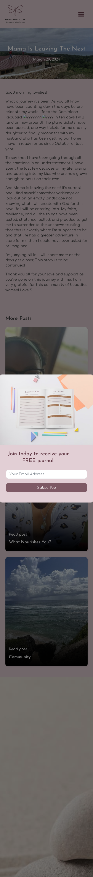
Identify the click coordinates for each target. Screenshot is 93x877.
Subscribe (46, 488)
